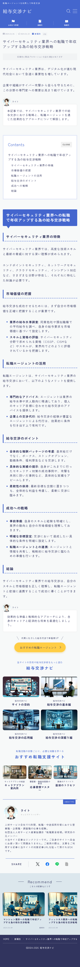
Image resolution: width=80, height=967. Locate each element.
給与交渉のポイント (24, 180)
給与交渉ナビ (17, 11)
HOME (6, 938)
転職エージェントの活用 (26, 175)
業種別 (38, 34)
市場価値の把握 (21, 170)
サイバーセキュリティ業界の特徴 (32, 165)
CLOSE (66, 145)
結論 (14, 191)
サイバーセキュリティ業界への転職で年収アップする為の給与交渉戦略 (39, 157)
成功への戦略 (19, 185)
